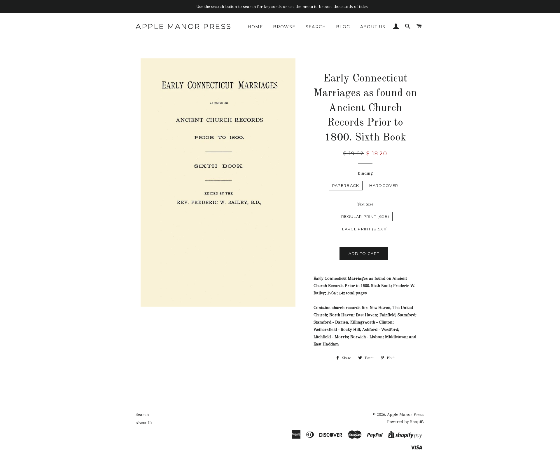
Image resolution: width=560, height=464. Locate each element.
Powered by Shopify (405, 421)
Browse (284, 26)
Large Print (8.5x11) (365, 229)
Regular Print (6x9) (365, 216)
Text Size (365, 204)
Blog (343, 26)
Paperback (345, 185)
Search (316, 26)
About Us (373, 26)
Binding (365, 173)
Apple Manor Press (184, 26)
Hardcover (383, 185)
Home (255, 26)
